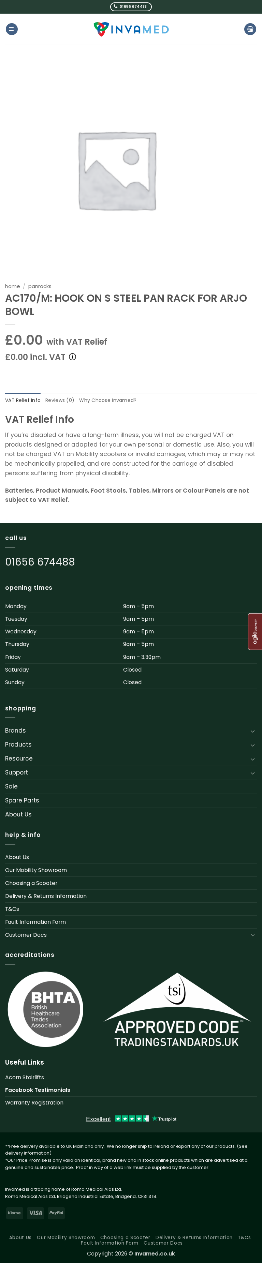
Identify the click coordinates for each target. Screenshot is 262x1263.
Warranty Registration (34, 1102)
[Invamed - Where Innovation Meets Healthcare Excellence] (131, 29)
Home (12, 286)
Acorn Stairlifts (24, 1077)
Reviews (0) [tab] (59, 400)
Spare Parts (22, 800)
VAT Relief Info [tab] (23, 400)
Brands (15, 730)
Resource (19, 758)
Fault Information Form (35, 922)
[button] (12, 29)
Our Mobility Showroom (36, 870)
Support (16, 772)
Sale (11, 786)
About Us (18, 814)
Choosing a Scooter (31, 883)
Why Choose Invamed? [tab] (107, 400)
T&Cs (12, 909)
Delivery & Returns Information (46, 896)
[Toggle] (253, 730)
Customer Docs (26, 934)
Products (18, 744)
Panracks (40, 286)
